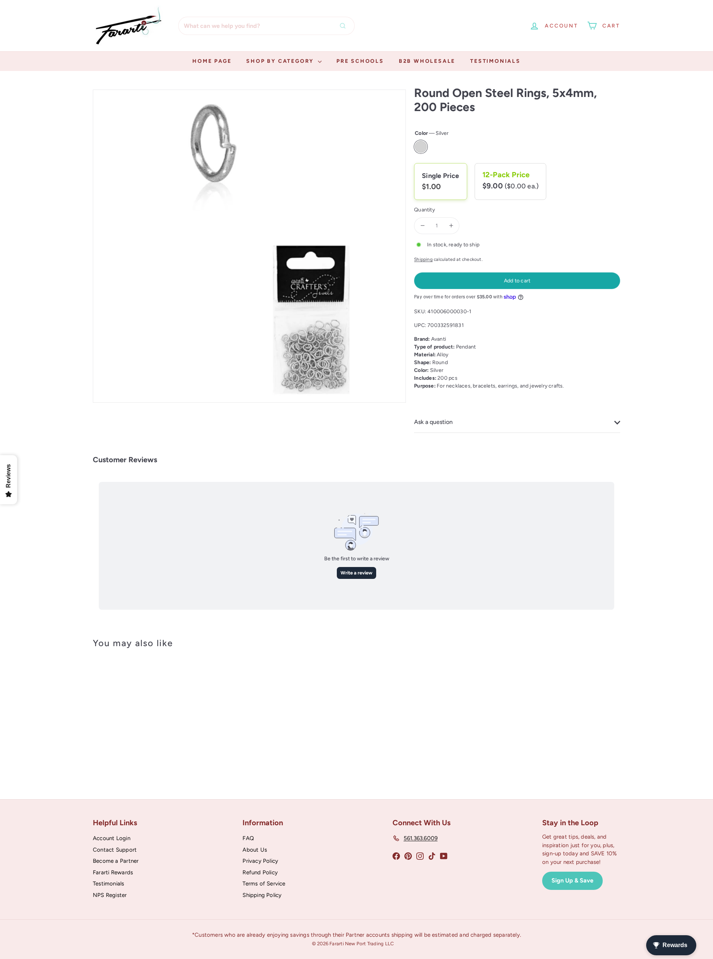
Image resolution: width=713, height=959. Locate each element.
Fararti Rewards (113, 872)
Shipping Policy (261, 895)
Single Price (440, 176)
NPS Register (110, 895)
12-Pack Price (506, 174)
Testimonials (495, 61)
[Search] (345, 26)
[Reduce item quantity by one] (422, 225)
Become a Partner (116, 861)
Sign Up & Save (572, 880)
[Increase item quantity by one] (451, 225)
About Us (254, 849)
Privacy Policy (260, 861)
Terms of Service (263, 883)
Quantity (424, 210)
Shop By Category (281, 61)
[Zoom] (249, 246)
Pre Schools (360, 61)
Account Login (111, 838)
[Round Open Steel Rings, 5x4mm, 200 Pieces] (134, 714)
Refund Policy (260, 872)
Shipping (423, 259)
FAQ (248, 838)
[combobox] (266, 26)
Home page (211, 61)
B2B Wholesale (427, 61)
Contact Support (115, 849)
